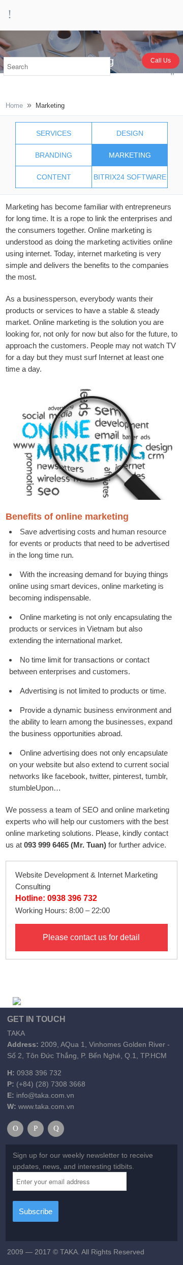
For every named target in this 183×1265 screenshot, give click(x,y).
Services (53, 133)
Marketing (130, 155)
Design (129, 133)
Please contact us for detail (91, 937)
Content (54, 177)
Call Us (160, 60)
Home (14, 105)
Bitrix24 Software (130, 177)
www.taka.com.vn (46, 1106)
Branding (53, 155)
